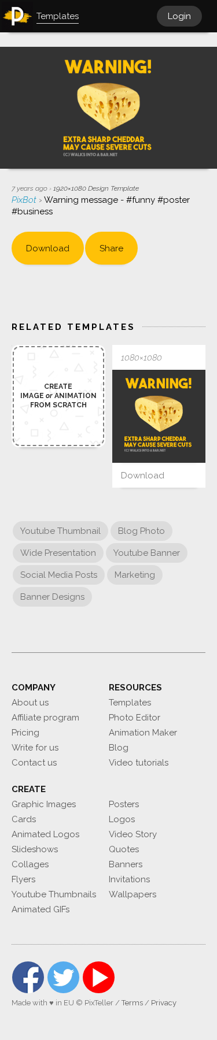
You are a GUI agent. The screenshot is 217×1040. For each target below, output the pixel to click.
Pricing (25, 732)
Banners (125, 864)
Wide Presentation (58, 553)
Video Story (133, 834)
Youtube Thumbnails (54, 894)
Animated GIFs (40, 909)
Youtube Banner (146, 553)
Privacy (163, 1002)
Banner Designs (52, 597)
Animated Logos (45, 834)
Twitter (63, 977)
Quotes (124, 849)
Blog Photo (141, 531)
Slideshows (35, 849)
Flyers (23, 879)
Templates (130, 702)
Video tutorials (138, 762)
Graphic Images (44, 804)
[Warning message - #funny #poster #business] (159, 416)
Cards (24, 819)
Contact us (34, 762)
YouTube (99, 977)
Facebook (28, 977)
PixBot (25, 200)
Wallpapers (132, 894)
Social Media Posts (58, 575)
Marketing (135, 575)
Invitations (129, 879)
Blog (118, 747)
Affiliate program (45, 717)
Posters (124, 804)
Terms (132, 1002)
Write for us (35, 747)
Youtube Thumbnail (60, 531)
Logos (122, 819)
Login (179, 16)
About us (30, 702)
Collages (30, 864)
